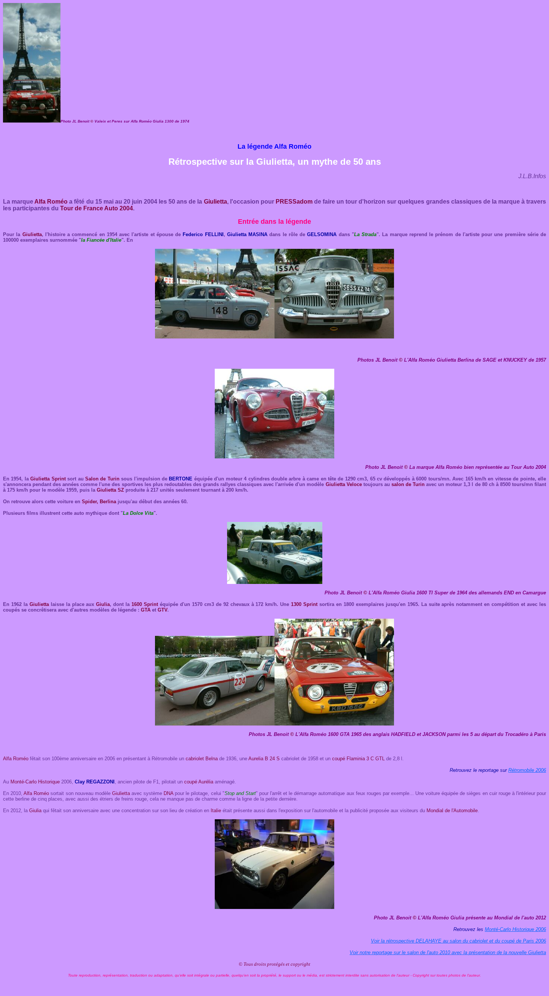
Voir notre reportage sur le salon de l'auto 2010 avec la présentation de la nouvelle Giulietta (448, 952)
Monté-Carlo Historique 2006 (515, 929)
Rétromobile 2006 (527, 770)
